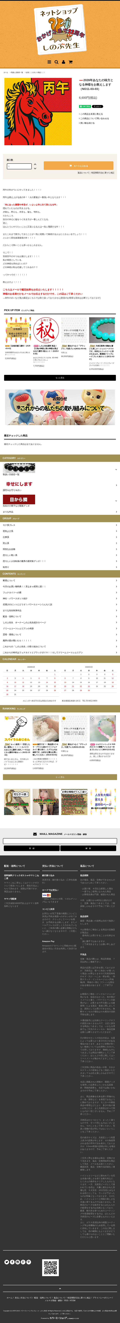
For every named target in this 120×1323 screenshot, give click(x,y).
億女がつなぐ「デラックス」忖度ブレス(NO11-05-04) (73, 347)
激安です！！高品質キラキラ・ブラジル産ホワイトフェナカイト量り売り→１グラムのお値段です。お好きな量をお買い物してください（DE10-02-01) (45, 749)
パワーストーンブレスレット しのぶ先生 (33, 1311)
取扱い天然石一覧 (17, 72)
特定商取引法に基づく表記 (102, 173)
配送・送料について (42, 1298)
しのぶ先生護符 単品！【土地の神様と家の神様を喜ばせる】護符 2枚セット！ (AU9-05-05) (46, 350)
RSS (66, 1300)
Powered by (45, 1318)
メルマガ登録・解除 (53, 1300)
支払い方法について (23, 1298)
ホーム (6, 72)
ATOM (72, 1300)
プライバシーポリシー (102, 1298)
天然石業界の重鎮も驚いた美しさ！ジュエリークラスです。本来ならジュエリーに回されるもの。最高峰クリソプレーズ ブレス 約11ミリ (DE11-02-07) (102, 352)
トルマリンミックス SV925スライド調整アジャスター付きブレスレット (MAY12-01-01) (102, 747)
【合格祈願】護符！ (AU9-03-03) (17, 347)
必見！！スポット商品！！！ (35, 72)
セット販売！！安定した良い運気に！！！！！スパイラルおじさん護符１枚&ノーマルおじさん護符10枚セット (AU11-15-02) (17, 749)
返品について (83, 173)
